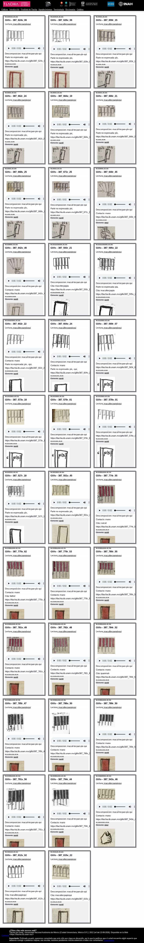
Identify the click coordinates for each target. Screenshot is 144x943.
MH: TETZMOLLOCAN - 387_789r (103, 700)
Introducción (14, 10)
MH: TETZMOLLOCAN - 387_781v (12, 624)
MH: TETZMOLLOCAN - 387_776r (58, 548)
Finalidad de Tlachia (29, 10)
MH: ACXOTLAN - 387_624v (11, 16)
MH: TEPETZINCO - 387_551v (57, 472)
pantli (16, 67)
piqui (106, 223)
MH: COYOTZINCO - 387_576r (57, 396)
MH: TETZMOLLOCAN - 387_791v (12, 776)
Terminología (59, 10)
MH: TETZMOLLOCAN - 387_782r (58, 624)
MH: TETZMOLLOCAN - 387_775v (12, 548)
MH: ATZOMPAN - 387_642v (11, 244)
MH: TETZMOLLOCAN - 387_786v (58, 700)
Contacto (5, 935)
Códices (4, 10)
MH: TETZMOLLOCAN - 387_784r (103, 624)
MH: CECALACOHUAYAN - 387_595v (104, 244)
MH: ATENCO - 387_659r (101, 16)
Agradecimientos (45, 10)
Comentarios (109, 940)
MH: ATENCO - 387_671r (56, 168)
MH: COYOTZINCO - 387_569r (103, 320)
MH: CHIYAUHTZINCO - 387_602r (12, 320)
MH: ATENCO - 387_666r (101, 92)
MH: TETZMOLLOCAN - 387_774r (103, 472)
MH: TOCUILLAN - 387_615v (56, 852)
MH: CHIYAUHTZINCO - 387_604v (58, 320)
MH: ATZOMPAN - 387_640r (102, 168)
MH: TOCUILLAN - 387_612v (11, 852)
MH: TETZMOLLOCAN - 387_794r (58, 776)
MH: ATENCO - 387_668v (10, 168)
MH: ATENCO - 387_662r (10, 92)
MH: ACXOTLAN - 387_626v (56, 16)
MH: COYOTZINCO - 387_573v (12, 396)
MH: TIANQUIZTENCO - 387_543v (103, 776)
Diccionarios (70, 10)
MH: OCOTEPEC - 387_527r (11, 472)
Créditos (80, 10)
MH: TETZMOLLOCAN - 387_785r (12, 700)
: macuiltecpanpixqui (21, 24)
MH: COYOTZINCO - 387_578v (103, 396)
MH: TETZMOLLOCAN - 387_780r (103, 548)
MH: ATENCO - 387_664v (56, 92)
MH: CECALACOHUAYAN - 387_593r (58, 244)
